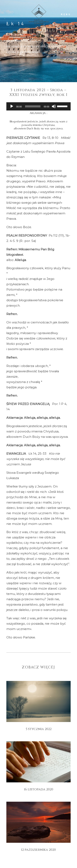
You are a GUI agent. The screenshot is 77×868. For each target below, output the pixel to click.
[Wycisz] (54, 106)
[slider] (63, 106)
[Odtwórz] (12, 106)
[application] (38, 106)
